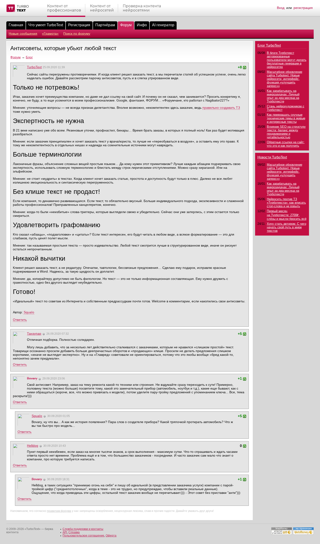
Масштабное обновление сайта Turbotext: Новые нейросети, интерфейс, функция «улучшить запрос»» (284, 79)
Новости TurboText (272, 157)
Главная (16, 25)
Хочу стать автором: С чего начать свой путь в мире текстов (286, 227)
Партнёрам (105, 25)
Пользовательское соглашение (83, 535)
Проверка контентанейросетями (142, 8)
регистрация (303, 8)
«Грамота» (50, 33)
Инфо (142, 25)
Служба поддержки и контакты (83, 529)
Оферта (111, 535)
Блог (29, 57)
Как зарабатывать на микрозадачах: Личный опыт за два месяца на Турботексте (283, 96)
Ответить (20, 320)
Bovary (32, 378)
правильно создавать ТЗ (221, 107)
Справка (74, 532)
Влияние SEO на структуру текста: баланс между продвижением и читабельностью (286, 132)
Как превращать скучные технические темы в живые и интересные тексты (286, 118)
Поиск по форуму (76, 33)
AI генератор (163, 25)
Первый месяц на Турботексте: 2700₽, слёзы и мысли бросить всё (286, 215)
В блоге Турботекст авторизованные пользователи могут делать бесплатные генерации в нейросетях (286, 60)
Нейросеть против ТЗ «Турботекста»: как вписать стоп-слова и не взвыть (286, 202)
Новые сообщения (23, 33)
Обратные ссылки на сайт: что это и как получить (286, 143)
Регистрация (79, 25)
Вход (280, 8)
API (65, 532)
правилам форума (59, 511)
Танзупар (34, 333)
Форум (15, 57)
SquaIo (29, 312)
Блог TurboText (269, 45)
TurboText (34, 67)
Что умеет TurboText (45, 25)
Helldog (32, 445)
